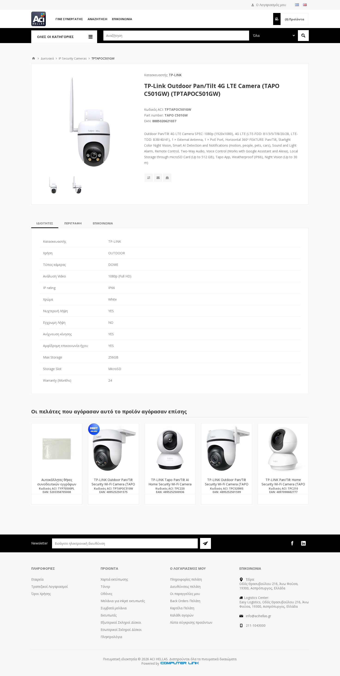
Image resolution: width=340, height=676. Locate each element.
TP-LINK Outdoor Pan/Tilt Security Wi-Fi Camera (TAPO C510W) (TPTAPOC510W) (113, 484)
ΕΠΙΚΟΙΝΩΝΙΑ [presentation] (103, 223)
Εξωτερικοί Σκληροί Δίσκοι (121, 622)
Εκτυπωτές (109, 615)
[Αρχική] (33, 58)
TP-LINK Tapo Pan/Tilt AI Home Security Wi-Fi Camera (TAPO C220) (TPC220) (170, 484)
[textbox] (176, 36)
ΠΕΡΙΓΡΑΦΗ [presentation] (73, 223)
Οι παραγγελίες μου (185, 593)
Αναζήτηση (97, 19)
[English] (305, 4)
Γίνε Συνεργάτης (69, 19)
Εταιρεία (37, 579)
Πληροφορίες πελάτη (186, 579)
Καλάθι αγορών (182, 615)
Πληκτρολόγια (111, 637)
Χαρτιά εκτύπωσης (114, 579)
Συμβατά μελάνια (114, 608)
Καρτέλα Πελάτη (182, 608)
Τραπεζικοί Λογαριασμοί (49, 586)
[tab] (44, 223)
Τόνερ (105, 586)
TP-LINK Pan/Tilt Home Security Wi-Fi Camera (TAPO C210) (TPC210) (283, 484)
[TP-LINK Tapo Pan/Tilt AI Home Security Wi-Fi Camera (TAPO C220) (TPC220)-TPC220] (170, 448)
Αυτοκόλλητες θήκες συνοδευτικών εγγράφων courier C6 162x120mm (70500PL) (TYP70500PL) (56, 486)
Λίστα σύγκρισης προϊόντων (191, 622)
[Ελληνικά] (297, 4)
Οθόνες (106, 593)
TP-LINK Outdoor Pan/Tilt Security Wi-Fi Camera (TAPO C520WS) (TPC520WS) (226, 484)
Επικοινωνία (122, 19)
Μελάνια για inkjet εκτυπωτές (123, 601)
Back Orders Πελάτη (185, 601)
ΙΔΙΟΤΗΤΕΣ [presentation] (44, 223)
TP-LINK (175, 75)
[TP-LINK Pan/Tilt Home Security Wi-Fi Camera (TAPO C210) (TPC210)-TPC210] (283, 448)
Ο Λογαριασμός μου (271, 5)
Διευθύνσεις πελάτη (185, 586)
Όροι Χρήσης (41, 593)
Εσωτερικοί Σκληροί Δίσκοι (121, 629)
